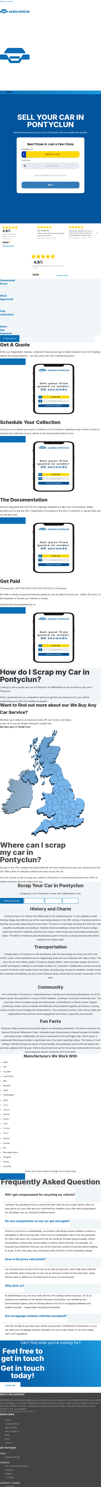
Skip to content (6, 1)
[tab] (9, 338)
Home (9, 92)
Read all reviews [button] (62, 275)
